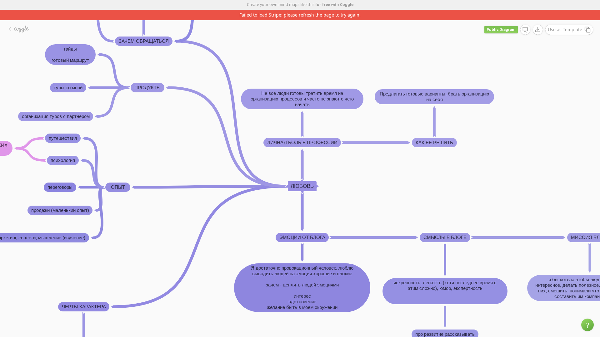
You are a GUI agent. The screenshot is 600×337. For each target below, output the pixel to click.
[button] (587, 325)
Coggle (346, 4)
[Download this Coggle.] (538, 30)
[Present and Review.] (525, 30)
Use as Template (565, 29)
